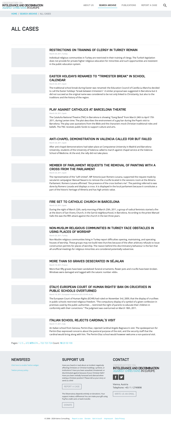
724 (50, 343)
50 (67, 343)
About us (88, 5)
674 (36, 343)
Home (14, 14)
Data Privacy (120, 418)
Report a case (149, 5)
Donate (68, 405)
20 (64, 343)
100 (70, 343)
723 (46, 343)
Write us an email (124, 394)
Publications (129, 5)
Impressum (108, 418)
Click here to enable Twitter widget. (25, 365)
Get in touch (97, 418)
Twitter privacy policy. (20, 370)
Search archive (107, 5)
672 (27, 343)
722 (42, 343)
